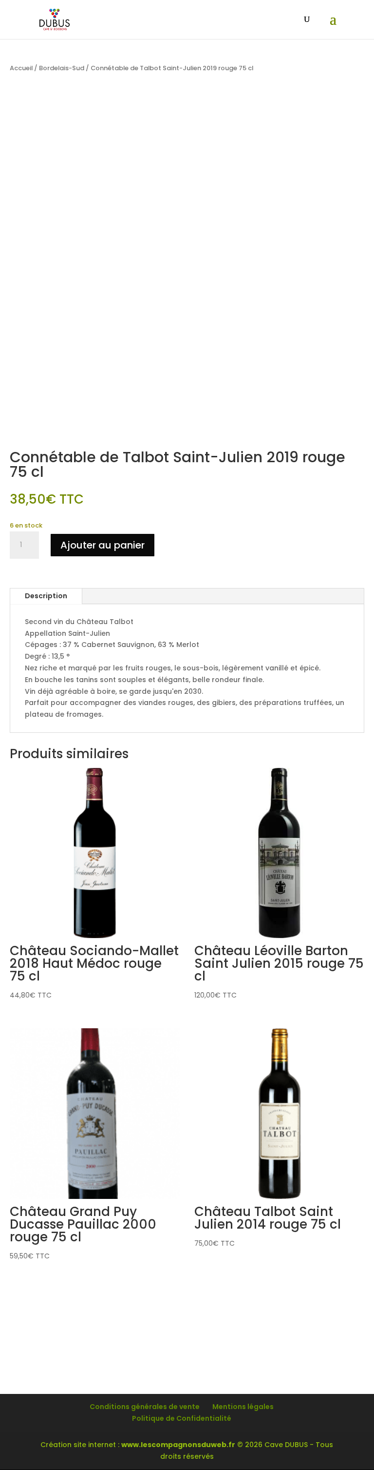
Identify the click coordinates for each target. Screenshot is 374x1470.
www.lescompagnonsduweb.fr (178, 1445)
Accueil (21, 68)
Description (46, 596)
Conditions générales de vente (145, 1406)
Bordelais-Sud (61, 68)
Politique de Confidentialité (181, 1418)
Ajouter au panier (102, 545)
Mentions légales (243, 1406)
